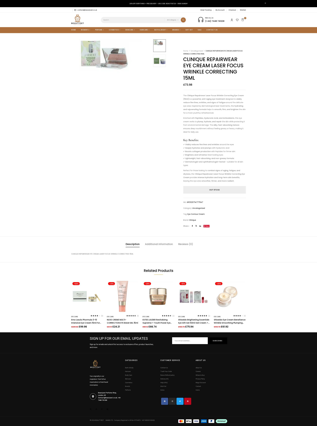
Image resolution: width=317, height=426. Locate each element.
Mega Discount (201, 382)
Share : (186, 226)
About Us (199, 368)
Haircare (128, 371)
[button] (243, 20)
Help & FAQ (164, 382)
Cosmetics (128, 382)
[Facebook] (192, 226)
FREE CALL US (209, 18)
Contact (198, 386)
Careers (198, 371)
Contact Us (164, 368)
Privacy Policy (200, 379)
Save (207, 226)
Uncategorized (197, 51)
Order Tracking (205, 10)
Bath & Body (129, 368)
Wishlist (243, 10)
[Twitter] (196, 226)
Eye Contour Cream (196, 214)
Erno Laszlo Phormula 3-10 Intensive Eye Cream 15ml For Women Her (85, 321)
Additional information (159, 244)
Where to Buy (200, 375)
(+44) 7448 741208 (214, 21)
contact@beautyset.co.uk (87, 10)
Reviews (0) (185, 244)
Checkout (232, 10)
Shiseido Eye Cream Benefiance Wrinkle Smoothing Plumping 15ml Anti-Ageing (229, 321)
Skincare (128, 379)
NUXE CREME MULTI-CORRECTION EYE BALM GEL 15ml (122, 321)
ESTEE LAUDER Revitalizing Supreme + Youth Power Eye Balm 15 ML (156, 321)
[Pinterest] (187, 401)
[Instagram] (172, 401)
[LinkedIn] (200, 226)
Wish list (163, 386)
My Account (220, 10)
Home (185, 51)
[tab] (133, 244)
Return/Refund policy (167, 375)
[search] (183, 19)
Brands (127, 386)
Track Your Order (166, 371)
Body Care (128, 375)
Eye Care (74, 317)
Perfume (128, 390)
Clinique (192, 220)
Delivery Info (164, 379)
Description (133, 244)
